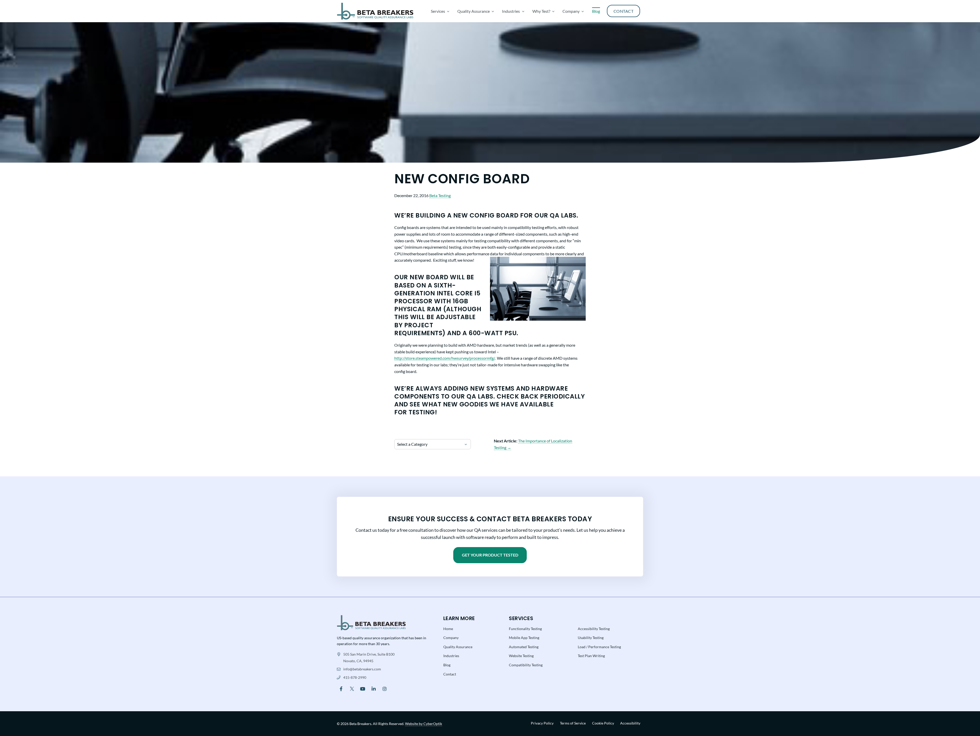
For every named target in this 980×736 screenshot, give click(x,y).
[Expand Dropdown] (448, 11)
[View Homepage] (371, 622)
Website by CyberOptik (423, 723)
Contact (449, 674)
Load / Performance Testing (599, 647)
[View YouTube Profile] (363, 688)
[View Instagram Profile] (384, 688)
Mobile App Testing (524, 637)
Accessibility (630, 723)
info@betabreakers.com (362, 669)
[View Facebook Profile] (341, 688)
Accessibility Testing (594, 628)
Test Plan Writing (591, 656)
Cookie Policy (603, 723)
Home (448, 628)
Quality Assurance (457, 647)
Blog (446, 665)
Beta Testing (440, 195)
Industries (451, 656)
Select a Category (412, 444)
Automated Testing (523, 647)
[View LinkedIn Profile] (374, 688)
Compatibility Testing (526, 665)
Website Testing (521, 656)
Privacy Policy (542, 723)
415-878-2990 (354, 677)
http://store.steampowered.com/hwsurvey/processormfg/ (444, 358)
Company (451, 637)
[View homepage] (375, 11)
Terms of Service (573, 723)
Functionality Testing (525, 628)
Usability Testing (591, 637)
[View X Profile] (352, 688)
